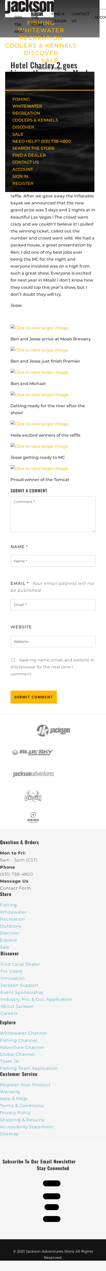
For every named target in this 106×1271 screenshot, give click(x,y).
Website (21, 627)
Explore (8, 940)
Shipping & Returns (22, 1119)
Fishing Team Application (29, 1068)
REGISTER (22, 183)
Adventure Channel (22, 1047)
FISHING (21, 99)
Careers (9, 1013)
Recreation (12, 919)
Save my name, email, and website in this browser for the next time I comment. (52, 667)
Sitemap (9, 1133)
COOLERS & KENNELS (41, 45)
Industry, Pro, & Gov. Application (36, 999)
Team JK (9, 1061)
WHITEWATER (27, 106)
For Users (11, 971)
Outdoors (10, 926)
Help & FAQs (14, 1098)
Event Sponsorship (22, 992)
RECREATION (41, 38)
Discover (10, 933)
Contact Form (15, 888)
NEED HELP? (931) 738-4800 (20, 17)
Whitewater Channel (23, 1033)
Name (19, 546)
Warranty (10, 1091)
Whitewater (13, 912)
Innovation (13, 978)
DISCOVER (41, 53)
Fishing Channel (18, 1040)
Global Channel (17, 1054)
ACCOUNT (22, 169)
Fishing (8, 904)
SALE (49, 60)
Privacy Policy (15, 1112)
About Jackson (17, 1006)
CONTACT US (25, 162)
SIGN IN (20, 176)
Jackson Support (20, 985)
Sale (5, 947)
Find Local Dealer (20, 964)
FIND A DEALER (29, 155)
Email (20, 583)
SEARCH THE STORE (33, 148)
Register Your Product (25, 1084)
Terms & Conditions (22, 1105)
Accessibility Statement (26, 1126)
